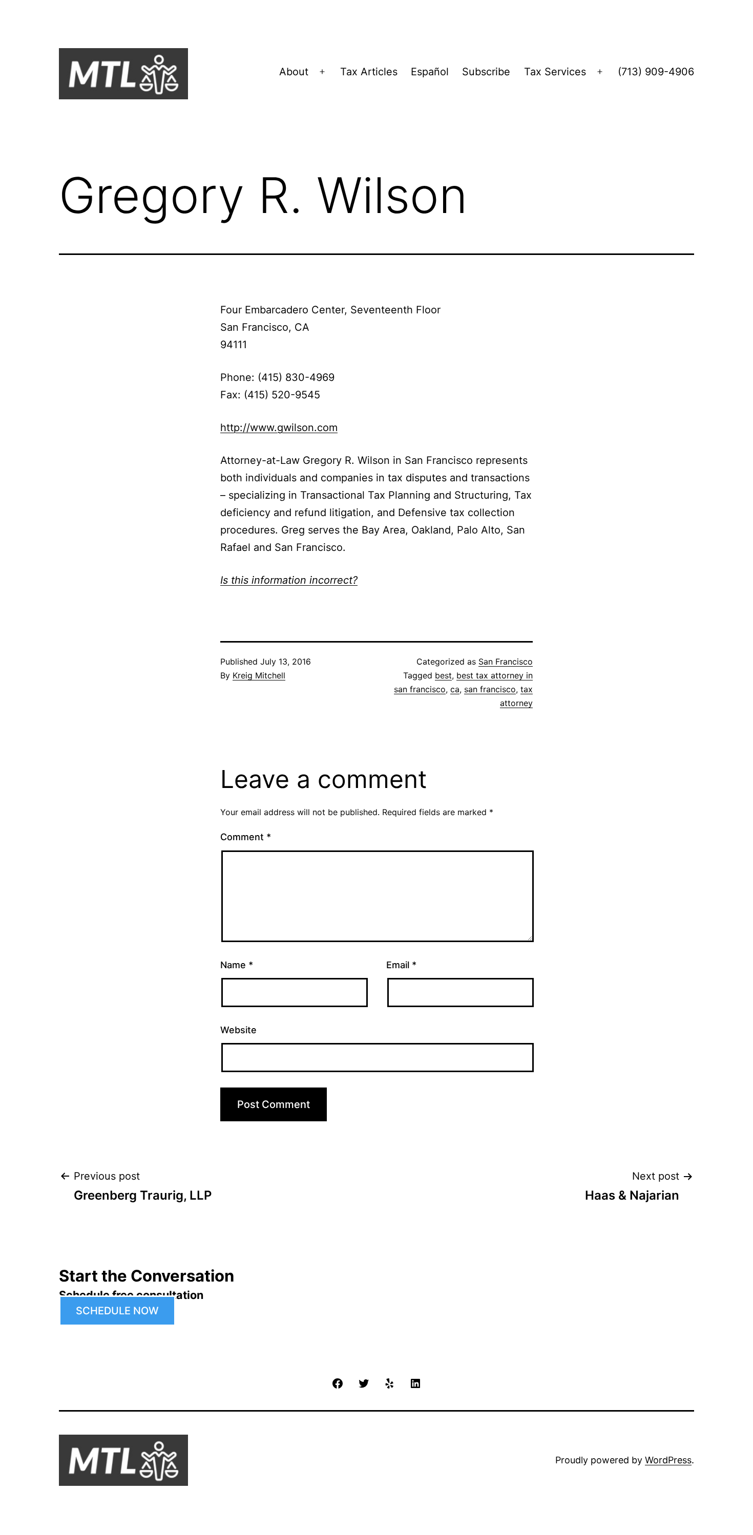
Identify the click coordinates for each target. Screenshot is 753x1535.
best (443, 675)
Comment (245, 837)
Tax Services (555, 72)
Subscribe (486, 72)
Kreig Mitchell (259, 675)
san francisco (490, 689)
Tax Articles (369, 72)
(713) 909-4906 (656, 72)
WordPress (668, 1460)
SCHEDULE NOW (117, 1311)
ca (454, 689)
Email (401, 965)
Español (430, 72)
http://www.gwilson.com (279, 427)
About (293, 72)
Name (236, 965)
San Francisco (505, 661)
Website (238, 1030)
